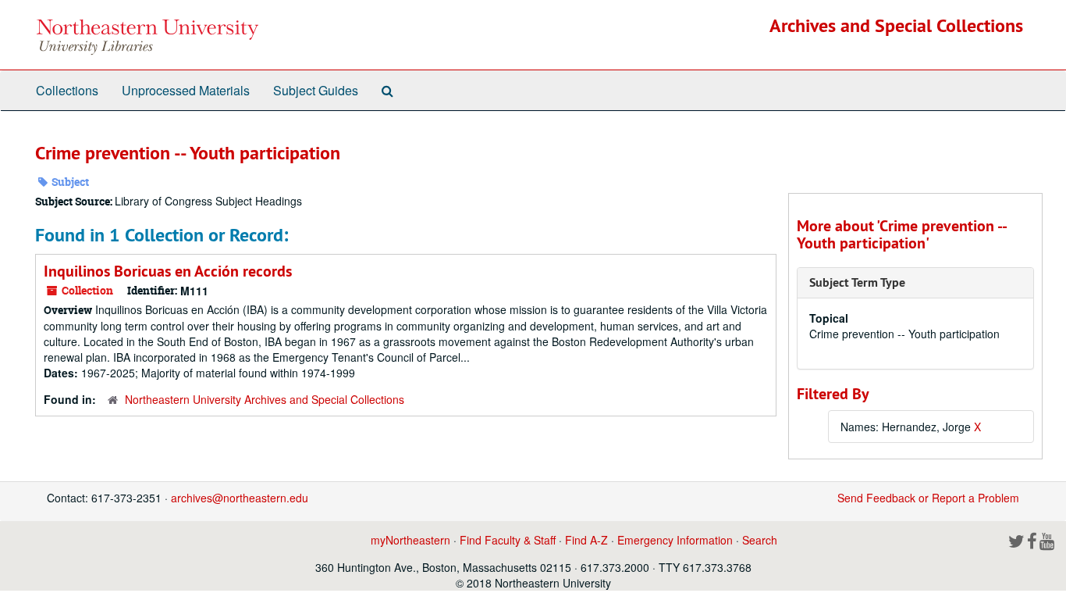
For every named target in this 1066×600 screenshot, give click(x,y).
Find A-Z (586, 540)
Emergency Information (675, 540)
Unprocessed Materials (186, 90)
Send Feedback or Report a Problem (928, 497)
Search (759, 540)
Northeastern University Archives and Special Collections (264, 399)
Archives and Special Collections (896, 25)
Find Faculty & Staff (508, 540)
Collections (67, 90)
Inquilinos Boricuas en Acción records (168, 271)
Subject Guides (315, 90)
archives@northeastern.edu (239, 497)
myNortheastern (410, 540)
